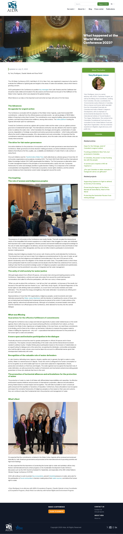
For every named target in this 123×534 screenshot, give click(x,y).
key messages (44, 89)
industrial (52, 476)
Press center (99, 9)
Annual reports (99, 512)
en (111, 4)
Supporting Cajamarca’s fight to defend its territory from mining (98, 183)
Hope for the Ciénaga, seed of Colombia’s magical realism (94, 147)
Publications (110, 9)
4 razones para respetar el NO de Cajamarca (95, 165)
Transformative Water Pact (34, 157)
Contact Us (98, 510)
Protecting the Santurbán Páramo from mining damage (97, 197)
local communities (26, 478)
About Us (81, 9)
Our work (70, 9)
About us (97, 518)
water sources (57, 478)
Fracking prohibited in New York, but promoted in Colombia (97, 153)
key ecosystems (38, 476)
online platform (61, 119)
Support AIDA (103, 4)
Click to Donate (56, 511)
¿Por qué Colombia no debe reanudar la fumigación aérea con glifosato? (98, 171)
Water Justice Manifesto (32, 298)
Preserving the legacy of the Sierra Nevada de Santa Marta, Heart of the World (96, 189)
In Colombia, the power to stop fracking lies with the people (98, 159)
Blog (90, 9)
